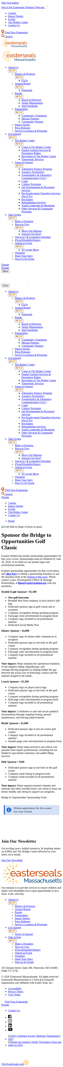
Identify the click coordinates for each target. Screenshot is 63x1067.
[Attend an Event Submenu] (19, 246)
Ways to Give (22, 224)
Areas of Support (24, 162)
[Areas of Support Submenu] (19, 166)
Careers (12, 13)
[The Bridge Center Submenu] (19, 144)
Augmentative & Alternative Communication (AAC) (36, 177)
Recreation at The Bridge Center (39, 156)
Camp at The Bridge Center (36, 147)
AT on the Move (30, 249)
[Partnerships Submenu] (19, 112)
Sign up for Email (24, 962)
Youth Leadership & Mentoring (38, 205)
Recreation (27, 199)
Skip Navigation (10, 2)
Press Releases (22, 127)
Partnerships (21, 109)
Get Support (14, 133)
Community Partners (32, 121)
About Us (13, 67)
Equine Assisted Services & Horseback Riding (36, 152)
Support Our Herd (31, 234)
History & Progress (25, 73)
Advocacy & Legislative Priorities (33, 237)
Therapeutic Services (33, 159)
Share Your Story (24, 255)
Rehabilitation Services (34, 202)
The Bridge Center (18, 22)
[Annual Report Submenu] (19, 87)
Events (11, 19)
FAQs (25, 80)
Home (11, 521)
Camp (25, 181)
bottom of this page (37, 576)
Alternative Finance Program (37, 169)
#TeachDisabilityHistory (28, 240)
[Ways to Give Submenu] (19, 228)
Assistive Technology (33, 172)
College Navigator (31, 184)
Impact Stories (15, 16)
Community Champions (34, 115)
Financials (27, 90)
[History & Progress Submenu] (19, 77)
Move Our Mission (32, 231)
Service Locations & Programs (31, 130)
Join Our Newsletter (12, 860)
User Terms (14, 994)
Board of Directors (31, 99)
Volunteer (20, 252)
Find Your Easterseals (16, 32)
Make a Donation (24, 221)
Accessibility (15, 988)
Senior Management (32, 102)
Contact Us (14, 25)
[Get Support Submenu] (12, 137)
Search (9, 36)
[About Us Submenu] (12, 70)
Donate (5, 1004)
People (18, 93)
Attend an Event (23, 243)
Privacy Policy (16, 991)
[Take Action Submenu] (12, 218)
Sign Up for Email (24, 258)
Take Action (14, 214)
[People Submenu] (19, 96)
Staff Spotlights (30, 106)
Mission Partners (30, 118)
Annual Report (23, 83)
